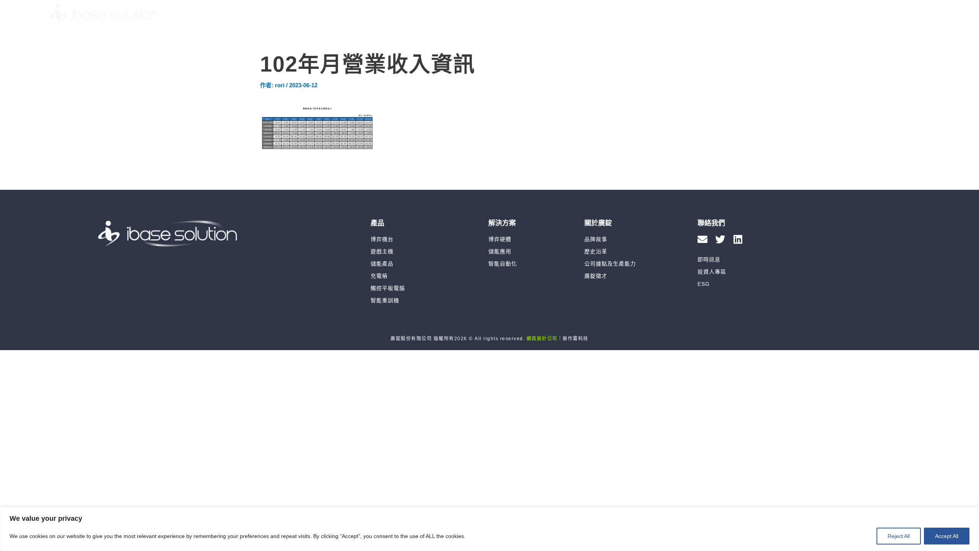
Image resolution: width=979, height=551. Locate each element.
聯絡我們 (867, 14)
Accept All (946, 536)
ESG (827, 14)
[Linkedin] (738, 239)
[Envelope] (702, 239)
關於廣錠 (684, 14)
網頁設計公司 (542, 338)
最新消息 (731, 14)
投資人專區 (782, 14)
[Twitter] (720, 239)
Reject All (899, 536)
